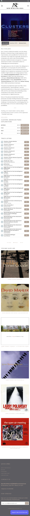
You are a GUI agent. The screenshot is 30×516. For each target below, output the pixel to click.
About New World (6, 467)
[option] (15, 27)
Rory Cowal (4, 117)
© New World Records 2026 (15, 508)
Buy (26, 142)
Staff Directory (5, 473)
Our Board (4, 471)
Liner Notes (5, 43)
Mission (3, 469)
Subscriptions (4, 475)
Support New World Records (19, 512)
